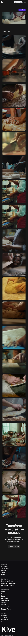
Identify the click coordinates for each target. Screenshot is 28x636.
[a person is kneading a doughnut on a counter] (14, 313)
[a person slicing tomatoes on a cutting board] (14, 70)
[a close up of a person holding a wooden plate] (14, 240)
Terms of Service (7, 607)
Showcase (4, 568)
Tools (3, 573)
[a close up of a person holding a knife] (14, 337)
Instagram (4, 615)
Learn (3, 596)
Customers (5, 600)
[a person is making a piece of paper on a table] (14, 95)
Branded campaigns (8, 583)
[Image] (14, 46)
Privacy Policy (6, 609)
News (3, 594)
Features (4, 566)
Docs (3, 592)
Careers (4, 602)
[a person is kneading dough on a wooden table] (14, 119)
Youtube (4, 617)
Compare (4, 598)
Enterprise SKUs (7, 581)
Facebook (4, 620)
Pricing (3, 571)
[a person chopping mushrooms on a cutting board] (14, 482)
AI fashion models (7, 585)
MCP (3, 575)
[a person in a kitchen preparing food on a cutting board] (14, 216)
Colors (3, 605)
